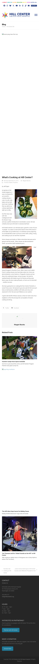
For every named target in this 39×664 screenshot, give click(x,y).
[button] (6, 307)
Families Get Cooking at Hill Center (6, 571)
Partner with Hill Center (11, 630)
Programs (15, 182)
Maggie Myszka (26, 180)
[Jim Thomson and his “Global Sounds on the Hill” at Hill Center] (19, 533)
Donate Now (7, 648)
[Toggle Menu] (35, 15)
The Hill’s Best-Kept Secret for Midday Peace (15, 511)
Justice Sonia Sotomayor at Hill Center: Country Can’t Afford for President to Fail (25, 570)
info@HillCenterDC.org (8, 596)
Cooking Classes (8, 182)
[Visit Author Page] (19, 318)
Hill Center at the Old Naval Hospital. (21, 659)
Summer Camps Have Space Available (13, 361)
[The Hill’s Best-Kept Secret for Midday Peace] (19, 438)
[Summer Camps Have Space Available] (19, 347)
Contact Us (5, 583)
